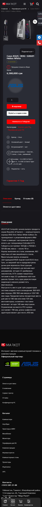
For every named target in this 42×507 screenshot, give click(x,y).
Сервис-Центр (7, 393)
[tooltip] (39, 37)
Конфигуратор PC (8, 402)
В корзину (16, 106)
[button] (35, 22)
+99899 (9, 485)
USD (40, 19)
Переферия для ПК (19, 9)
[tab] (7, 199)
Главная (4, 9)
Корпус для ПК (24, 127)
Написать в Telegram (21, 121)
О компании (6, 388)
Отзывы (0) (28, 198)
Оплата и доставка (12, 207)
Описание (7, 198)
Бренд (17, 198)
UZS (40, 14)
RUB (40, 23)
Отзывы (5, 398)
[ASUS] (15, 85)
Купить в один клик (18, 113)
